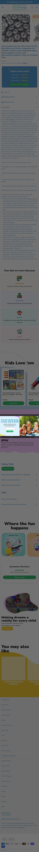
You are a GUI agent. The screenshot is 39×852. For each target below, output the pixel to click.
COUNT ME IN (10, 431)
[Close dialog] (38, 416)
